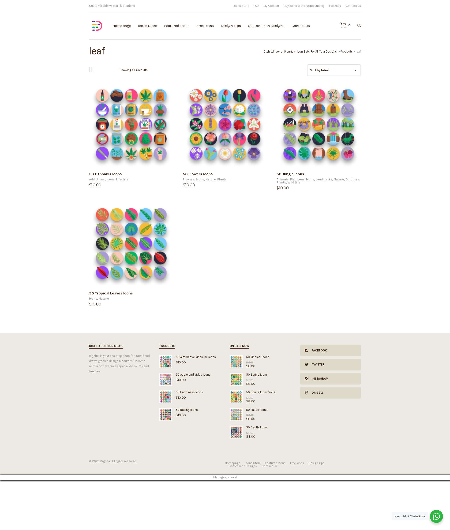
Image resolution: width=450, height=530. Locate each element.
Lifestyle (122, 179)
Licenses (335, 5)
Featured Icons (176, 25)
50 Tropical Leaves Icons (111, 293)
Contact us (353, 5)
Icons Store (241, 5)
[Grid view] (90, 69)
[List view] (92, 69)
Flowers (188, 179)
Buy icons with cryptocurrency (304, 5)
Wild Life (294, 182)
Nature (211, 179)
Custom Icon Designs (266, 25)
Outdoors (352, 179)
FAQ (256, 5)
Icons (110, 179)
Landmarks (324, 179)
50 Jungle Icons (290, 174)
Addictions (97, 179)
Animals (283, 179)
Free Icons (205, 25)
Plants (222, 179)
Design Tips (231, 25)
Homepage (121, 25)
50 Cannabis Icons (105, 174)
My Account (271, 5)
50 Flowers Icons (198, 174)
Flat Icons (297, 179)
